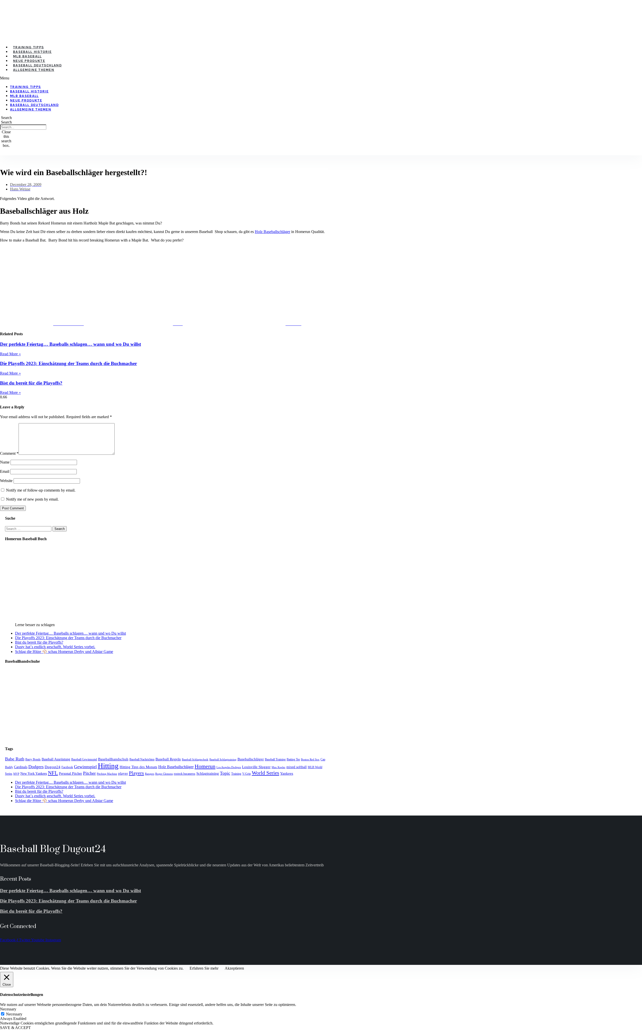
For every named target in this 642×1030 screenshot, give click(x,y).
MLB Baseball (27, 56)
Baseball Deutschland (37, 65)
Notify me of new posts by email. (32, 499)
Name (5, 462)
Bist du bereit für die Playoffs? (31, 383)
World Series (265, 773)
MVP (16, 773)
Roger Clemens (164, 773)
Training (236, 773)
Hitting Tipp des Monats (138, 767)
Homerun (205, 766)
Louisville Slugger (256, 767)
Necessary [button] (8, 1009)
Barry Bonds (33, 759)
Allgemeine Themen (33, 70)
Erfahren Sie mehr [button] (204, 968)
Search (6, 122)
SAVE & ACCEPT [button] (15, 1027)
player (123, 773)
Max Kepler (278, 767)
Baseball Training (275, 759)
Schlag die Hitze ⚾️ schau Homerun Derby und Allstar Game (64, 651)
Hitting (108, 766)
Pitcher (89, 773)
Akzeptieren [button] (234, 968)
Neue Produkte (29, 61)
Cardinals (20, 767)
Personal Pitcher (70, 773)
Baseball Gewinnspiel (84, 759)
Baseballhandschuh (113, 759)
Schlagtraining (207, 773)
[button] (138, 78)
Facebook (67, 767)
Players (136, 773)
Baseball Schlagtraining (222, 759)
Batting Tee (293, 759)
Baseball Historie (32, 52)
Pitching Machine (107, 773)
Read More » (10, 354)
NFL (53, 773)
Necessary (14, 1014)
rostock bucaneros (184, 773)
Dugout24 (52, 767)
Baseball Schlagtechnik (195, 759)
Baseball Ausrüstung (56, 759)
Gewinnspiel (85, 766)
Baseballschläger (250, 759)
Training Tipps (28, 47)
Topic (225, 773)
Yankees (286, 773)
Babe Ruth (14, 758)
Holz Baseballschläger (272, 232)
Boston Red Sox (310, 759)
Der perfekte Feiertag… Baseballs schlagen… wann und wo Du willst (70, 344)
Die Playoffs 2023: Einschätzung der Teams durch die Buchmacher (68, 363)
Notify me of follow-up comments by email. (40, 490)
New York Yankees (33, 773)
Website (6, 481)
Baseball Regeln (168, 759)
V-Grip (246, 773)
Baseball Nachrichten (141, 759)
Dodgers (36, 766)
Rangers (149, 773)
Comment (9, 453)
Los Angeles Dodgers (228, 767)
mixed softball (296, 767)
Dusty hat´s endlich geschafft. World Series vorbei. (55, 647)
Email (4, 471)
